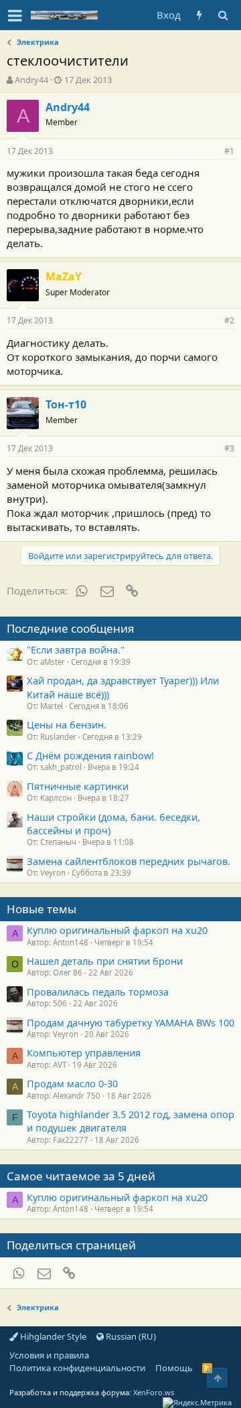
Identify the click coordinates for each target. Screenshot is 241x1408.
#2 (229, 320)
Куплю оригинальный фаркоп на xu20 (117, 930)
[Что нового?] (199, 15)
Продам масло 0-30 (72, 1083)
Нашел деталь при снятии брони (105, 960)
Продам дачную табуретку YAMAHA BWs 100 (130, 1022)
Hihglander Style (52, 1336)
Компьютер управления (84, 1052)
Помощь (174, 1368)
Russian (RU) (130, 1336)
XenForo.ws (153, 1392)
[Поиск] (222, 15)
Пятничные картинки (78, 786)
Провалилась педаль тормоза (98, 991)
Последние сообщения (71, 628)
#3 (229, 448)
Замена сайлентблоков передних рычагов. (128, 861)
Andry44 (31, 80)
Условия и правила (49, 1355)
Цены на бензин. (66, 724)
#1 (229, 151)
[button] (15, 15)
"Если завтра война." (76, 649)
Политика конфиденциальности (77, 1368)
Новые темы (41, 909)
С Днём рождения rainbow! (90, 755)
